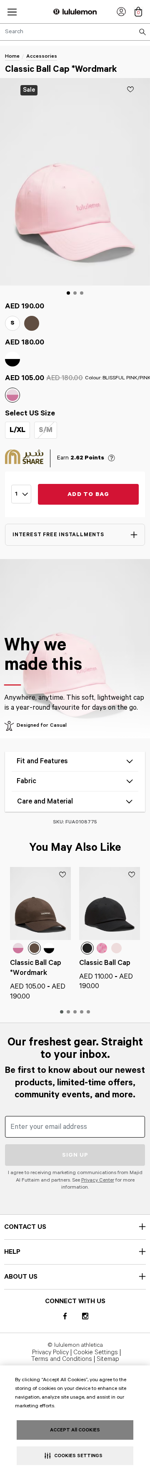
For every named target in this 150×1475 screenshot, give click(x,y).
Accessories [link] (41, 56)
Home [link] (12, 56)
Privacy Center (97, 1180)
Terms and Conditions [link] (61, 1359)
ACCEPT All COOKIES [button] (75, 1430)
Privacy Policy (50, 1352)
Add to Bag (88, 494)
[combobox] (75, 32)
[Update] (130, 89)
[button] (12, 12)
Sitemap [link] (108, 1359)
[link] (121, 11)
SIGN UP (75, 1155)
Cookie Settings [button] (95, 1352)
